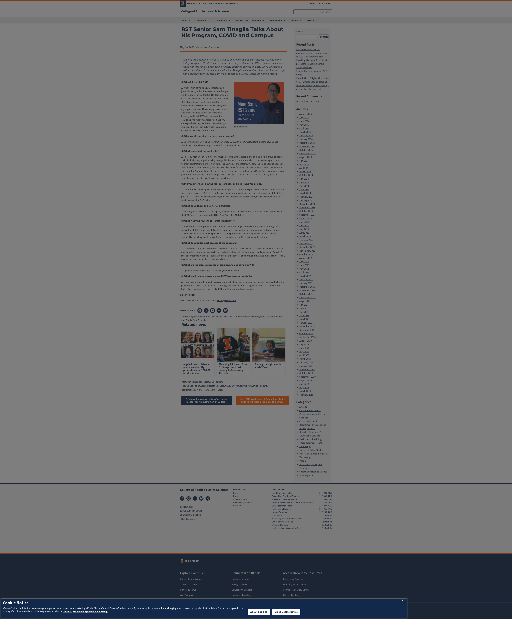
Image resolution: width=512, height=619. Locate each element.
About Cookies (258, 612)
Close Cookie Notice (286, 612)
